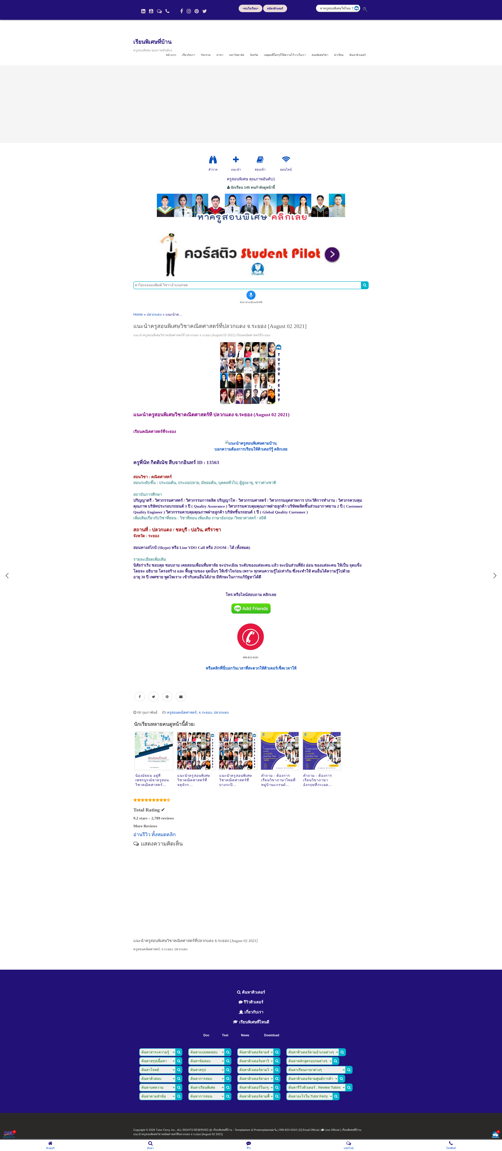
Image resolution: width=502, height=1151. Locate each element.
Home (138, 314)
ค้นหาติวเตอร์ (357, 54)
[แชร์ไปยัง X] (153, 697)
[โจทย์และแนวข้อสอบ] (495, 1135)
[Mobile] (167, 11)
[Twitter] (204, 11)
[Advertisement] (251, 104)
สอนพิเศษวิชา (320, 54)
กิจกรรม (206, 54)
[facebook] (181, 11)
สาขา (219, 54)
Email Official (311, 1129)
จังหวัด (254, 54)
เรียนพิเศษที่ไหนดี (253, 1022)
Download (271, 1035)
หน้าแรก (171, 54)
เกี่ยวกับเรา (188, 54)
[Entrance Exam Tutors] (260, 160)
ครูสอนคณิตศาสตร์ (182, 712)
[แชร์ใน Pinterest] (167, 697)
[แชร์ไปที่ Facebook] (139, 697)
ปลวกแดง (154, 314)
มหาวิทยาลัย (236, 54)
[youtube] (151, 11)
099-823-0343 (288, 1129)
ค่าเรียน (339, 54)
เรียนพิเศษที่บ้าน (152, 42)
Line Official (332, 1129)
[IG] (189, 11)
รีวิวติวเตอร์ (253, 1002)
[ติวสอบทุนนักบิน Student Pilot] (251, 276)
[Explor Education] (213, 160)
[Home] (143, 11)
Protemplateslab (264, 1129)
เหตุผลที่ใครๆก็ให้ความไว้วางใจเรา (285, 54)
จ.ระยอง (205, 712)
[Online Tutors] (286, 160)
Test (225, 1035)
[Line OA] (159, 11)
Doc (206, 1035)
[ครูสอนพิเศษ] (251, 225)
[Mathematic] (236, 160)
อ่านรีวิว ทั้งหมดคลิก (154, 834)
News (245, 1035)
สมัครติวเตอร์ (275, 8)
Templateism (242, 1129)
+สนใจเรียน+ (250, 8)
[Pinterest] (197, 11)
